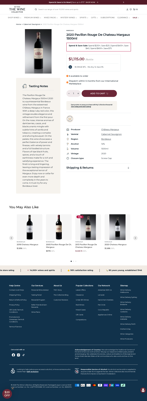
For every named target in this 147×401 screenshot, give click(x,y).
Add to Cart (29, 235)
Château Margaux (110, 129)
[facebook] (13, 354)
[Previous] (11, 238)
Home (18, 24)
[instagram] (18, 354)
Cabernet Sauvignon (32, 24)
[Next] (135, 238)
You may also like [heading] (24, 207)
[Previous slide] (23, 2)
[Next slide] (123, 2)
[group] (29, 233)
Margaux (70, 30)
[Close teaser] (12, 388)
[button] (135, 9)
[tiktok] (23, 354)
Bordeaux (106, 139)
